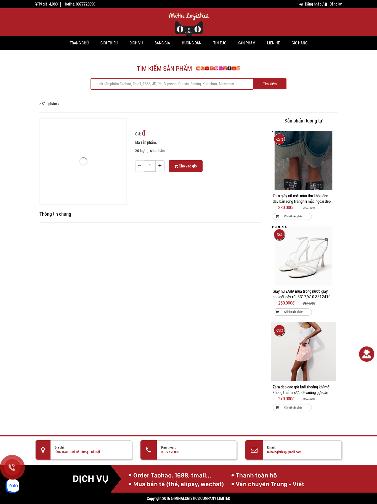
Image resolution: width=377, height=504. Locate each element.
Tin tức (219, 43)
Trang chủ (79, 43)
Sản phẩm (246, 43)
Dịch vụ (136, 43)
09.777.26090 (170, 452)
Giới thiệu (109, 43)
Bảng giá (162, 43)
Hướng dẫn (191, 43)
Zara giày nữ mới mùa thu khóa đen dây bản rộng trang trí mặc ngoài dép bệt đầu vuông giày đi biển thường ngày (302, 198)
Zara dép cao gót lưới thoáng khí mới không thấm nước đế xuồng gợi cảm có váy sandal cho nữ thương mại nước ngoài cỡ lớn (303, 390)
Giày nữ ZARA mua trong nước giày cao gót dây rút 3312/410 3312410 (302, 294)
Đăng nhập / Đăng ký (323, 4)
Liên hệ (273, 43)
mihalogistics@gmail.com (284, 452)
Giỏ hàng (299, 43)
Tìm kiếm (270, 84)
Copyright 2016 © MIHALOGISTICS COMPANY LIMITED (188, 498)
